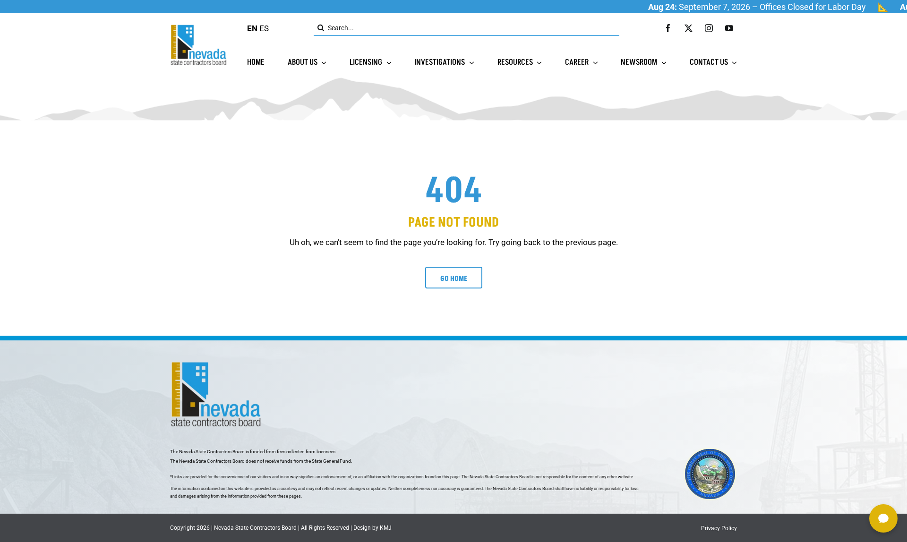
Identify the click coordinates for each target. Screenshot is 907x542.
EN (252, 28)
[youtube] (729, 28)
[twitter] (688, 28)
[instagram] (709, 28)
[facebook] (668, 28)
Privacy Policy (719, 528)
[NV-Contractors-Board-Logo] (199, 27)
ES (264, 28)
